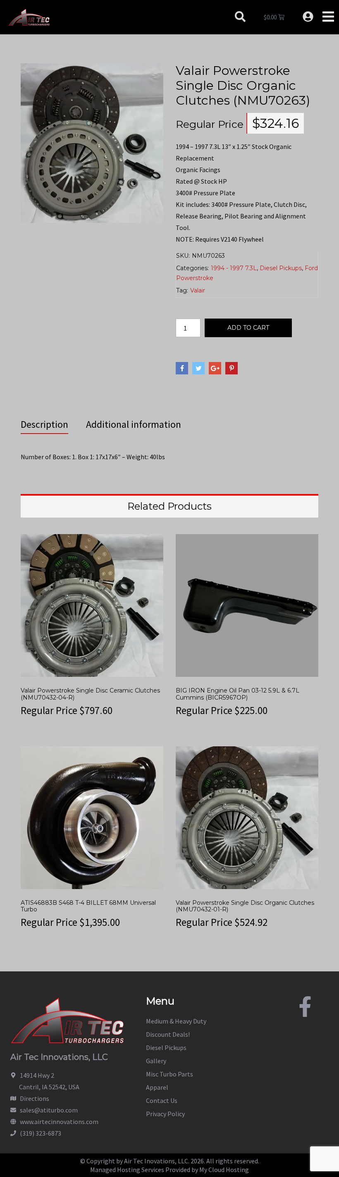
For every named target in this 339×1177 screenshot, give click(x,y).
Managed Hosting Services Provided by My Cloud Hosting (169, 1169)
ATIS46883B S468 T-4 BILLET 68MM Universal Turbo (88, 906)
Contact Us (161, 1100)
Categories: (192, 268)
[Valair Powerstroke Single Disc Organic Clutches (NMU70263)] (92, 142)
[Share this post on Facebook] (182, 368)
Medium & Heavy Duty (176, 1021)
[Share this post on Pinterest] (231, 368)
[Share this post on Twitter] (198, 368)
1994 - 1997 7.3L (234, 268)
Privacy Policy (165, 1114)
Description (44, 424)
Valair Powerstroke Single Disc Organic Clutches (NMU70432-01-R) (245, 906)
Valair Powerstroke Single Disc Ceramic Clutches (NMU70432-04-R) (90, 694)
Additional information (133, 424)
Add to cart (248, 327)
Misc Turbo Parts (169, 1074)
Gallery (156, 1061)
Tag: (182, 290)
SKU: (183, 255)
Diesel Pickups (281, 268)
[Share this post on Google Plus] (215, 368)
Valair (197, 290)
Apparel (157, 1087)
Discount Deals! (168, 1034)
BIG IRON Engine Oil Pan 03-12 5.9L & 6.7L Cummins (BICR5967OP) (237, 694)
